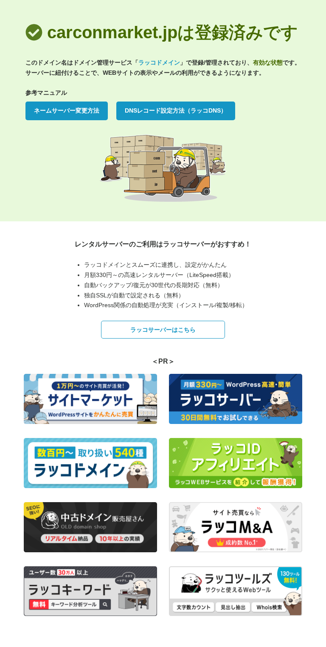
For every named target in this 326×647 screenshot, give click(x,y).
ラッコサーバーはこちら (163, 329)
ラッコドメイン (159, 62)
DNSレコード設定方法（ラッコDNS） (176, 110)
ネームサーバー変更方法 (66, 110)
